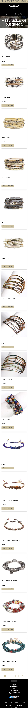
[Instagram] (14, 681)
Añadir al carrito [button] (8, 64)
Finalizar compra (10, 705)
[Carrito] (21, 14)
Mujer (11, 702)
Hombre (5, 702)
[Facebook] (12, 681)
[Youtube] (16, 681)
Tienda (23, 702)
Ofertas (17, 702)
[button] (14, 10)
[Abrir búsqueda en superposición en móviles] (18, 14)
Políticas (19, 705)
